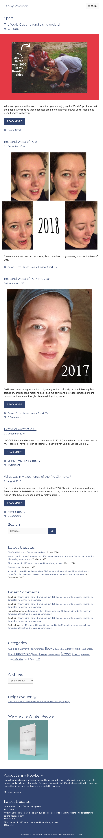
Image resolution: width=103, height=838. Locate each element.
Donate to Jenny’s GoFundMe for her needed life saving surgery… (39, 701)
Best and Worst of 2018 (20, 142)
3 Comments (14, 417)
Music (57, 654)
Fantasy (89, 649)
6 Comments (14, 516)
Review (42, 267)
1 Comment (14, 464)
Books (11, 267)
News (11, 130)
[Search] (52, 531)
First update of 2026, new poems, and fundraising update (35, 563)
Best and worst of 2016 (20, 429)
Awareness (39, 649)
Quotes (10, 659)
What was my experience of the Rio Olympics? (37, 476)
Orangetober (14, 567)
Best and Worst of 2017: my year (27, 279)
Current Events (61, 649)
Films (18, 267)
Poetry (76, 654)
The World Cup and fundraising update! (32, 24)
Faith (82, 649)
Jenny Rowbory (16, 6)
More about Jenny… (13, 792)
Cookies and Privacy (72, 834)
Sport (18, 130)
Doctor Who (73, 648)
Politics (83, 655)
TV (55, 267)
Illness (26, 267)
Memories (51, 655)
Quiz (88, 655)
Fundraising (23, 654)
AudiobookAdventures (20, 648)
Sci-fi (26, 659)
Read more (14, 121)
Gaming (35, 655)
